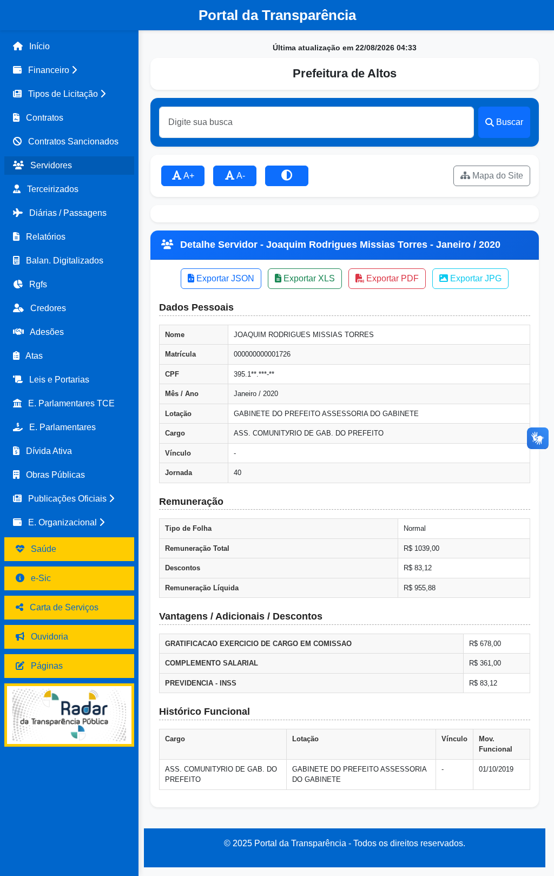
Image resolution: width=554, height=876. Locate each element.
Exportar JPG (475, 278)
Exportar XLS (308, 278)
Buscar (509, 122)
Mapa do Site (496, 175)
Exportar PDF (391, 278)
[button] (69, 70)
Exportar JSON (224, 278)
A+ (188, 175)
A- (240, 175)
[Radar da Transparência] (69, 715)
